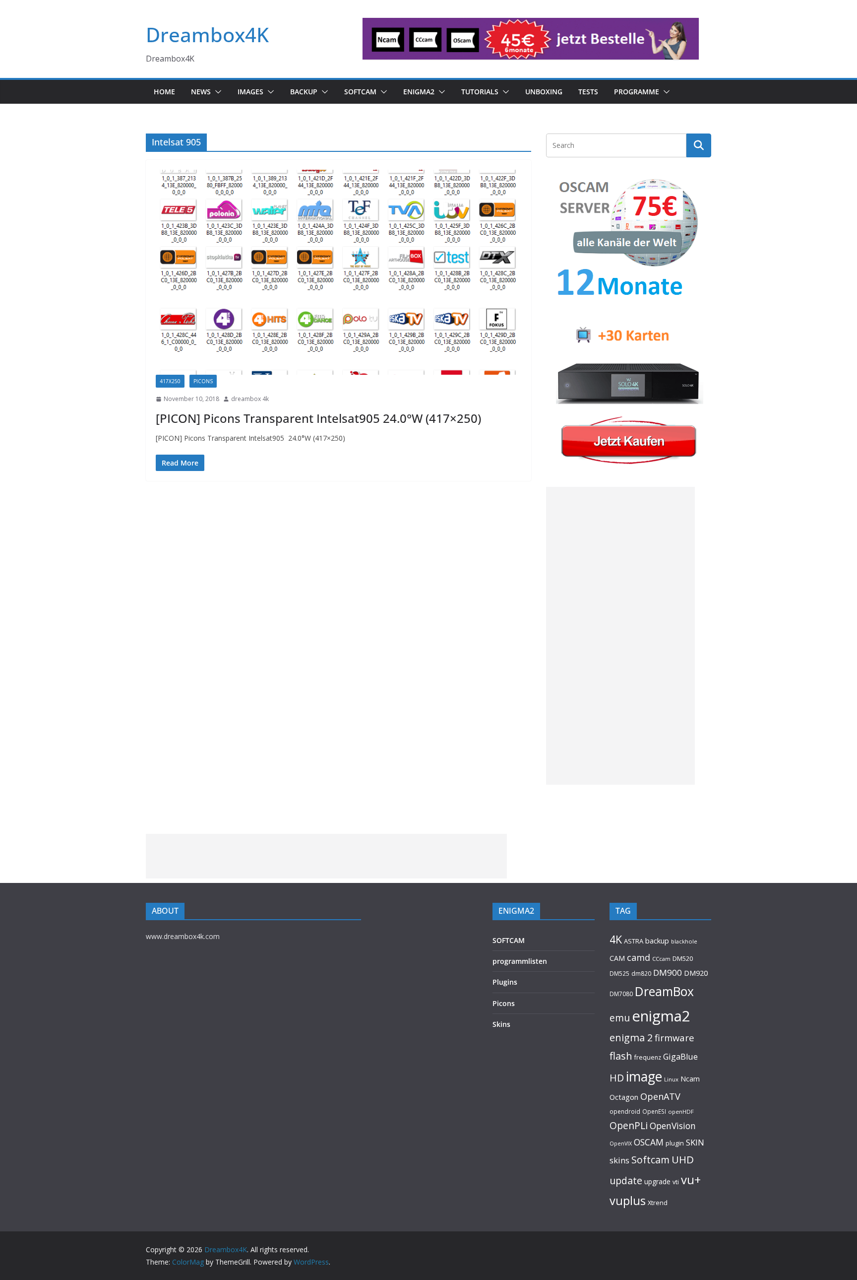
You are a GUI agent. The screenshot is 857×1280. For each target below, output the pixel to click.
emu (620, 1017)
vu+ (691, 1179)
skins (619, 1160)
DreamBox (664, 991)
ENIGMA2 (418, 91)
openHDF (681, 1111)
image (644, 1076)
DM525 (619, 973)
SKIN (695, 1142)
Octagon (624, 1097)
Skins (501, 1024)
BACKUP (303, 91)
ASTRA (633, 941)
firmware (674, 1037)
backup (657, 940)
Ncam (690, 1078)
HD (617, 1077)
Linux (671, 1079)
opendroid (625, 1111)
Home (164, 91)
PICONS (203, 381)
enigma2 (661, 1016)
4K (616, 939)
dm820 (641, 973)
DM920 (696, 973)
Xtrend (658, 1202)
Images (250, 91)
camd (638, 957)
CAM (617, 958)
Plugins (504, 982)
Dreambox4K (207, 34)
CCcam (661, 958)
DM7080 (621, 994)
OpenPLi (629, 1125)
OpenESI (654, 1111)
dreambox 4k (250, 399)
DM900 (667, 972)
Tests (588, 91)
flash (621, 1056)
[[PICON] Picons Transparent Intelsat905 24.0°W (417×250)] (338, 272)
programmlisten (519, 961)
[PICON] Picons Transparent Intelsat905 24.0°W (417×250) (318, 418)
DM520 (683, 958)
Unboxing (543, 91)
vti (676, 1182)
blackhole (684, 941)
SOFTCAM (360, 91)
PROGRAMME (636, 91)
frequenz (647, 1057)
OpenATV (660, 1096)
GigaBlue (680, 1056)
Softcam (650, 1159)
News (201, 91)
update (626, 1180)
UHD (683, 1159)
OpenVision (673, 1126)
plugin (675, 1143)
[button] (216, 92)
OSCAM (649, 1142)
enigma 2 (631, 1037)
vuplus (628, 1201)
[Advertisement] (620, 636)
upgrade (657, 1181)
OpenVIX (621, 1143)
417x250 (170, 381)
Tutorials (479, 91)
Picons (503, 1003)
